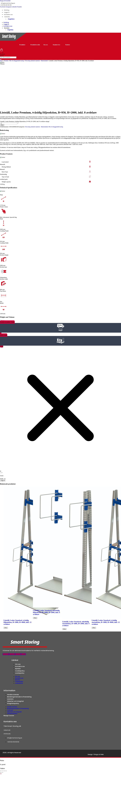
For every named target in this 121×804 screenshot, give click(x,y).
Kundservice (56, 44)
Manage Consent (9, 715)
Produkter (22, 44)
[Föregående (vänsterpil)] (0, 772)
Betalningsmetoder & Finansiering (19, 697)
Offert (2, 125)
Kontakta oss (8, 14)
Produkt (6, 60)
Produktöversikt (35, 44)
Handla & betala (13, 695)
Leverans (10, 699)
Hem (1, 60)
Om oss (45, 44)
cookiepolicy (19, 673)
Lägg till (3, 480)
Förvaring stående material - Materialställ (36, 60)
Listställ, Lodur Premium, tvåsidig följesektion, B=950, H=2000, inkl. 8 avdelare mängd (24, 121)
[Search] (0, 59)
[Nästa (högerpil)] (2, 772)
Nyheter (67, 44)
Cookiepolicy (20, 671)
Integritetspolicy (13, 703)
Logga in (6, 12)
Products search (2, 54)
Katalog (6, 10)
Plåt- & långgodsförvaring (16, 60)
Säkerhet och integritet (15, 701)
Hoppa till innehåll (5, 1)
